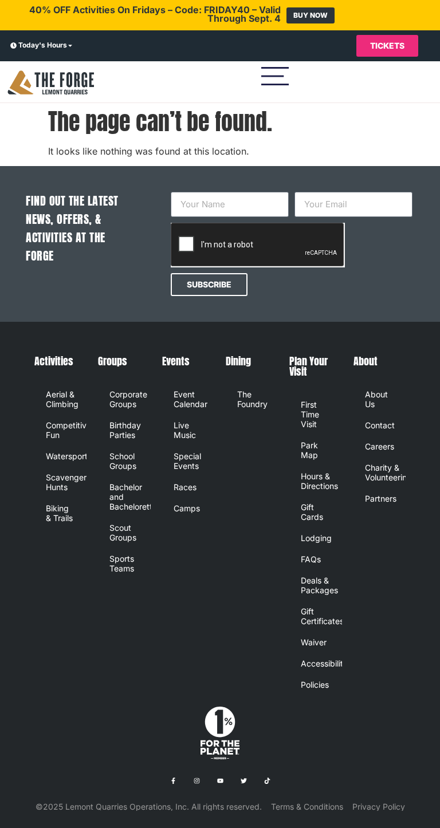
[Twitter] (243, 781)
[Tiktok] (267, 781)
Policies (315, 684)
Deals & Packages (319, 585)
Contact (380, 425)
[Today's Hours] (13, 46)
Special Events (187, 461)
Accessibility (321, 663)
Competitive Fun (66, 430)
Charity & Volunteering (385, 472)
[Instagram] (196, 781)
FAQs (311, 559)
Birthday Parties (125, 430)
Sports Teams (121, 563)
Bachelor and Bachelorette (129, 496)
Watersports (66, 456)
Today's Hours (42, 45)
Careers (379, 446)
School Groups (122, 461)
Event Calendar (190, 399)
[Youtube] (220, 781)
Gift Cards (312, 512)
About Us (376, 399)
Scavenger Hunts (66, 482)
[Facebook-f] (173, 781)
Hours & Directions (319, 481)
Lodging (316, 538)
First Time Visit (310, 414)
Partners (380, 498)
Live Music (185, 430)
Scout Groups (122, 532)
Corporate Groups (128, 399)
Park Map (309, 450)
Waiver (314, 642)
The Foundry (252, 399)
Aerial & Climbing (62, 399)
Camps (187, 508)
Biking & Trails (59, 513)
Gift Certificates (321, 616)
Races (185, 487)
